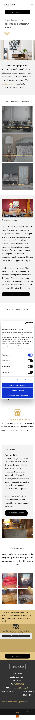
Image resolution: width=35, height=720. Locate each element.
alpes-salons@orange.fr (19, 687)
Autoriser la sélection (17, 390)
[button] (28, 4)
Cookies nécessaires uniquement (17, 395)
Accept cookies (16, 636)
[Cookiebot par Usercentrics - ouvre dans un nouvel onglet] (25, 323)
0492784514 (19, 684)
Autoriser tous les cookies (17, 385)
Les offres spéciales (17, 184)
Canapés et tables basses (17, 128)
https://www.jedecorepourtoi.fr (14, 701)
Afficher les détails (23, 379)
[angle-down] (7, 34)
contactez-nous (8, 83)
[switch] (30, 360)
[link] (15, 626)
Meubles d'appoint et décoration (17, 156)
